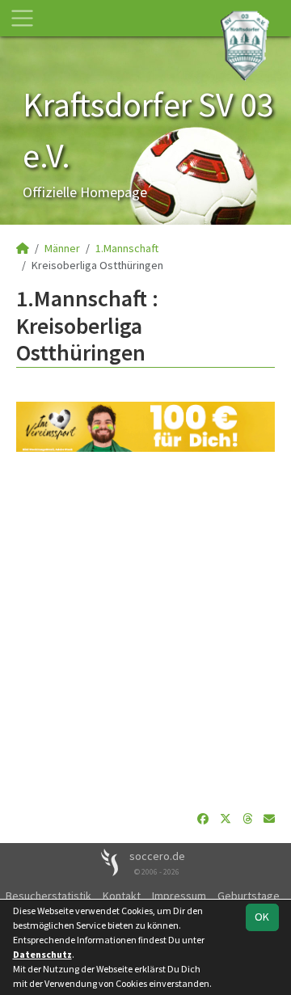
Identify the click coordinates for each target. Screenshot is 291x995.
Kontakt (122, 895)
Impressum (179, 895)
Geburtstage (248, 895)
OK (262, 916)
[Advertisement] (145, 631)
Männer (62, 248)
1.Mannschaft (126, 248)
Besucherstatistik (48, 895)
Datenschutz (42, 954)
